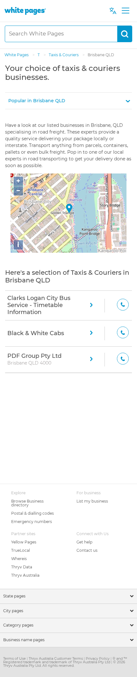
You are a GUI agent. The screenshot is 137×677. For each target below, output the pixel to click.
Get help (84, 542)
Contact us (86, 550)
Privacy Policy (98, 658)
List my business (92, 501)
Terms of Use (15, 658)
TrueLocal (20, 550)
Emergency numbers (31, 521)
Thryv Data (21, 567)
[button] (68, 100)
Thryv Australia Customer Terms (56, 658)
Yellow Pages (23, 542)
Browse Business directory (27, 503)
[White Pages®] (25, 11)
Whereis (19, 558)
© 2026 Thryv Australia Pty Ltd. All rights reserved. (64, 664)
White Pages (17, 54)
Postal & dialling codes (32, 513)
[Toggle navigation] (125, 11)
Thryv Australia (25, 575)
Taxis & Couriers (64, 54)
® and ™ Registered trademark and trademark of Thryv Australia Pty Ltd (65, 660)
